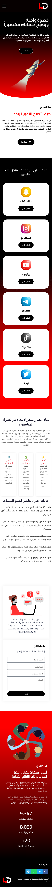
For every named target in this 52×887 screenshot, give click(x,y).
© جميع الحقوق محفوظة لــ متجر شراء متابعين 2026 (33, 880)
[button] (4, 6)
